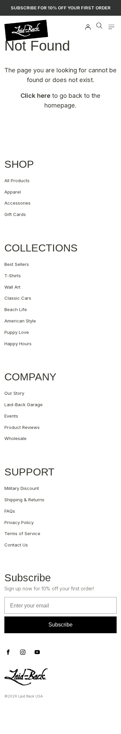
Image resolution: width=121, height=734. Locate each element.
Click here (35, 95)
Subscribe (60, 625)
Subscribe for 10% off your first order (61, 7)
